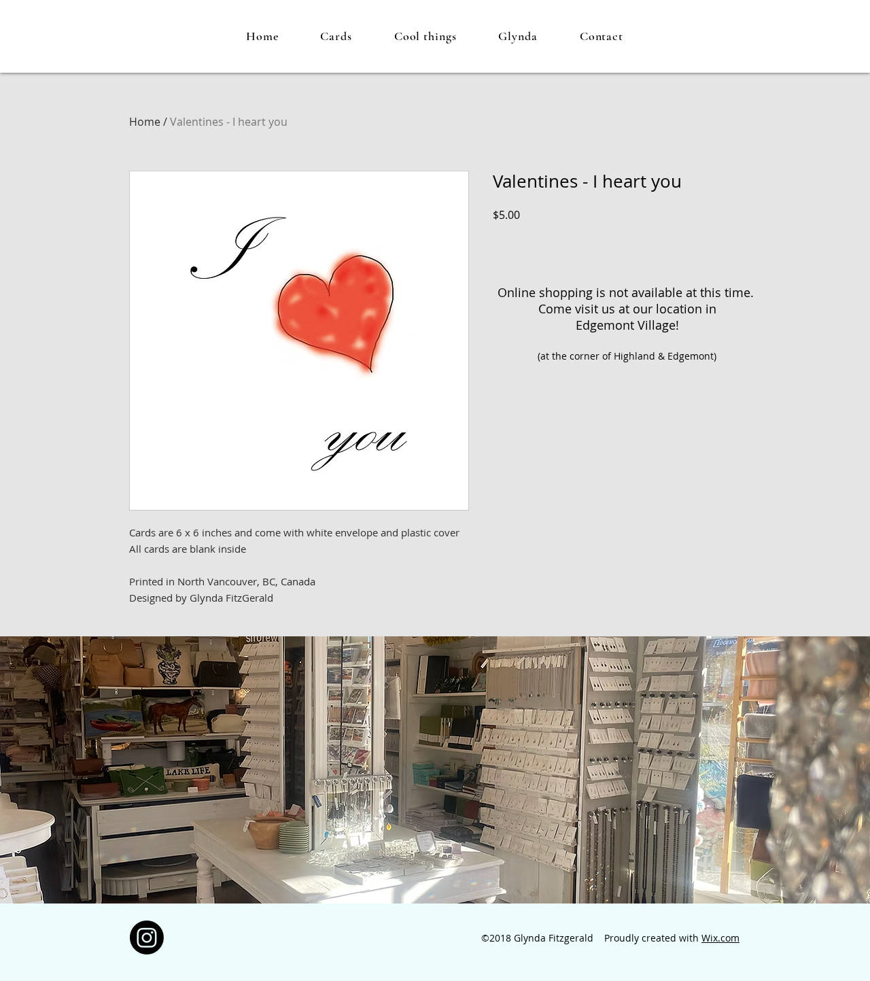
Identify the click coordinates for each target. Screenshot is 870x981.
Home (144, 121)
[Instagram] (147, 937)
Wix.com (720, 937)
